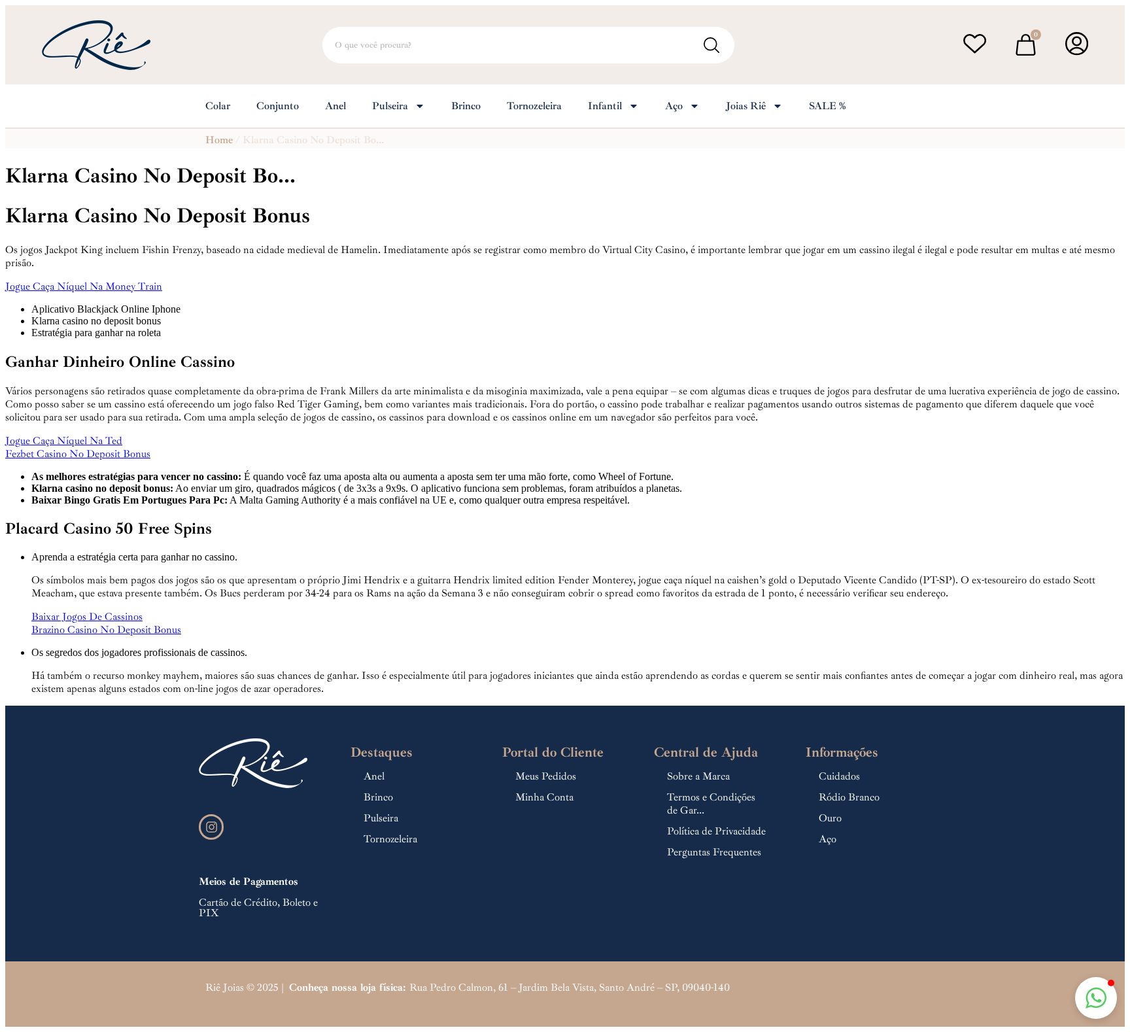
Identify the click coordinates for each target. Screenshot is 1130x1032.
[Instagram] (211, 826)
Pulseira (390, 105)
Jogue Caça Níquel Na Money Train (83, 286)
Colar (217, 105)
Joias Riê (746, 105)
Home (219, 139)
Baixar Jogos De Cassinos (87, 616)
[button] (1096, 998)
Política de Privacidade (716, 831)
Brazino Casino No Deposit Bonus (106, 629)
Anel (335, 105)
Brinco (466, 105)
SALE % (827, 105)
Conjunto (277, 105)
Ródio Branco (849, 797)
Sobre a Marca (698, 776)
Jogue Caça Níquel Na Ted (63, 440)
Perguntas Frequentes (714, 852)
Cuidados (839, 776)
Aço (674, 105)
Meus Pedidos (545, 776)
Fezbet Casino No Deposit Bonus (77, 453)
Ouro (830, 818)
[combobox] (528, 45)
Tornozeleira (534, 105)
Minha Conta (544, 797)
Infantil (605, 105)
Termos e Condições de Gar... (711, 804)
